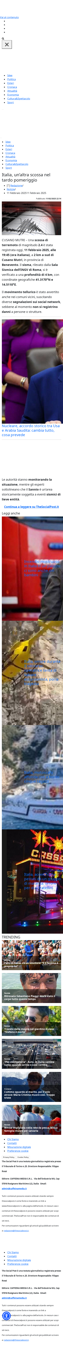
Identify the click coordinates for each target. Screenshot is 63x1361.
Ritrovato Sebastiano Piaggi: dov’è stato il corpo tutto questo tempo (29, 998)
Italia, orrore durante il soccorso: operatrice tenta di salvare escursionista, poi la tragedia (42, 672)
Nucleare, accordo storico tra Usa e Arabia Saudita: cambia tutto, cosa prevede (31, 430)
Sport (10, 102)
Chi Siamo (13, 1139)
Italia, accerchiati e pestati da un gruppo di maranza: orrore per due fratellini (42, 881)
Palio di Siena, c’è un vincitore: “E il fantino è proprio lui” (31, 964)
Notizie (11, 189)
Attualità (12, 91)
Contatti (12, 1143)
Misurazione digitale (19, 1147)
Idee (9, 75)
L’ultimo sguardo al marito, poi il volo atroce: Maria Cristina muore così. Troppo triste (29, 1094)
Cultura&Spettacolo (18, 98)
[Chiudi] (7, 44)
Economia (13, 94)
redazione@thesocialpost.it (16, 1230)
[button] (6, 1315)
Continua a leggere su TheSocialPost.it (31, 507)
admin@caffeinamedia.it (14, 1188)
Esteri (10, 83)
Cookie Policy (23, 1157)
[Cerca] (3, 38)
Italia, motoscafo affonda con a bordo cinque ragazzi (41, 777)
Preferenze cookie (17, 1151)
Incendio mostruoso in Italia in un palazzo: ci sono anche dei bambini (42, 568)
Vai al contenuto (9, 17)
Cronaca (12, 87)
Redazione (16, 185)
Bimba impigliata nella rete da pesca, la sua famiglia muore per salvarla (31, 1129)
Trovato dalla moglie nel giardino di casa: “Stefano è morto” (29, 1030)
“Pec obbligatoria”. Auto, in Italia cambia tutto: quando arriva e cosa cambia (29, 1063)
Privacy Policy (8, 1157)
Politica (11, 79)
